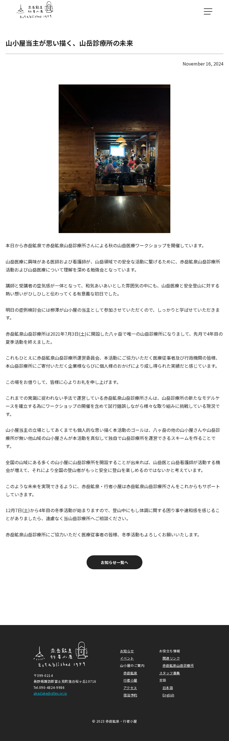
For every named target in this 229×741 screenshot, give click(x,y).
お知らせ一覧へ (114, 562)
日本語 (168, 687)
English (168, 694)
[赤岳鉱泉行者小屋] (35, 11)
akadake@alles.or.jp (50, 693)
